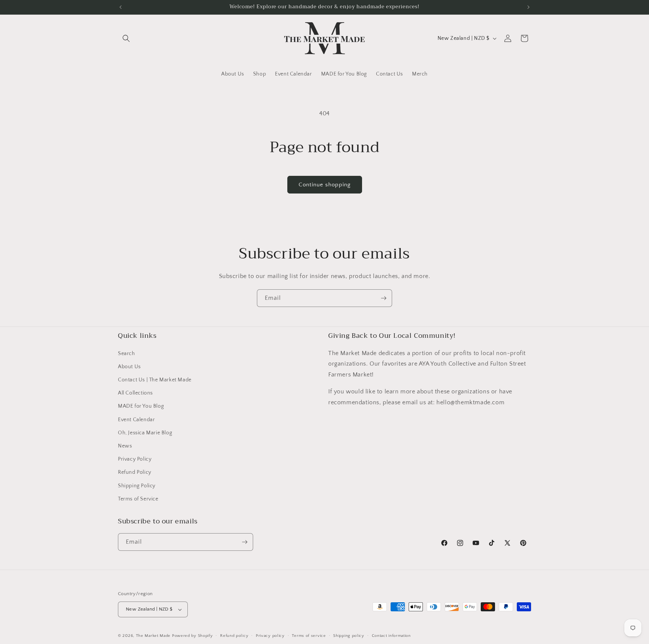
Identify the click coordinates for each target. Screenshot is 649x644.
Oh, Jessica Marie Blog (145, 433)
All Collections (135, 393)
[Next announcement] (528, 7)
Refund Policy (134, 472)
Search (126, 354)
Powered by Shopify (192, 635)
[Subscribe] (383, 298)
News (125, 446)
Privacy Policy (134, 459)
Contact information (391, 635)
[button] (126, 38)
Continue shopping (325, 184)
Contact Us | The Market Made (155, 380)
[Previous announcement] (120, 7)
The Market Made (153, 635)
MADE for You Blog (141, 406)
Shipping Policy (136, 486)
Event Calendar (136, 420)
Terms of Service (138, 499)
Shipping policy (348, 635)
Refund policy (234, 635)
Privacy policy (270, 635)
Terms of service (309, 635)
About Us (129, 367)
